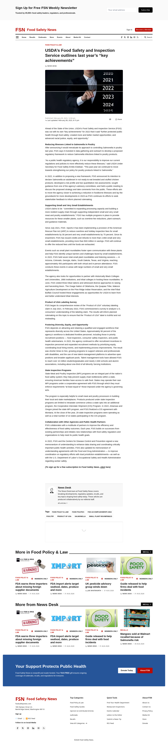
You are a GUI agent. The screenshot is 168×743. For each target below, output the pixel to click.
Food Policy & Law (53, 45)
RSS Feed (110, 723)
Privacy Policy (147, 711)
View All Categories (77, 723)
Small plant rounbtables (100, 516)
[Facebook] (122, 37)
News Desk (52, 66)
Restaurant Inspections (116, 707)
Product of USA (64, 516)
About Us (145, 703)
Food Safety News (86, 740)
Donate (145, 723)
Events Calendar (113, 711)
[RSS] (138, 37)
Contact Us (146, 707)
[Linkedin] (131, 37)
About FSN (145, 670)
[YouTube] (134, 37)
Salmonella (80, 516)
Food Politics (78, 512)
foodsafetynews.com (23, 704)
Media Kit (146, 715)
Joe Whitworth (94, 590)
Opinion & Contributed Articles (82, 711)
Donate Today (127, 670)
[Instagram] (128, 37)
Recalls (124, 630)
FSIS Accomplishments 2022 (100, 512)
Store (144, 719)
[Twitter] (125, 37)
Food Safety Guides (77, 707)
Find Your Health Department (118, 703)
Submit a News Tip (114, 719)
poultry (50, 516)
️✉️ (18, 718)
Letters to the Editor (114, 715)
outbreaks (74, 715)
